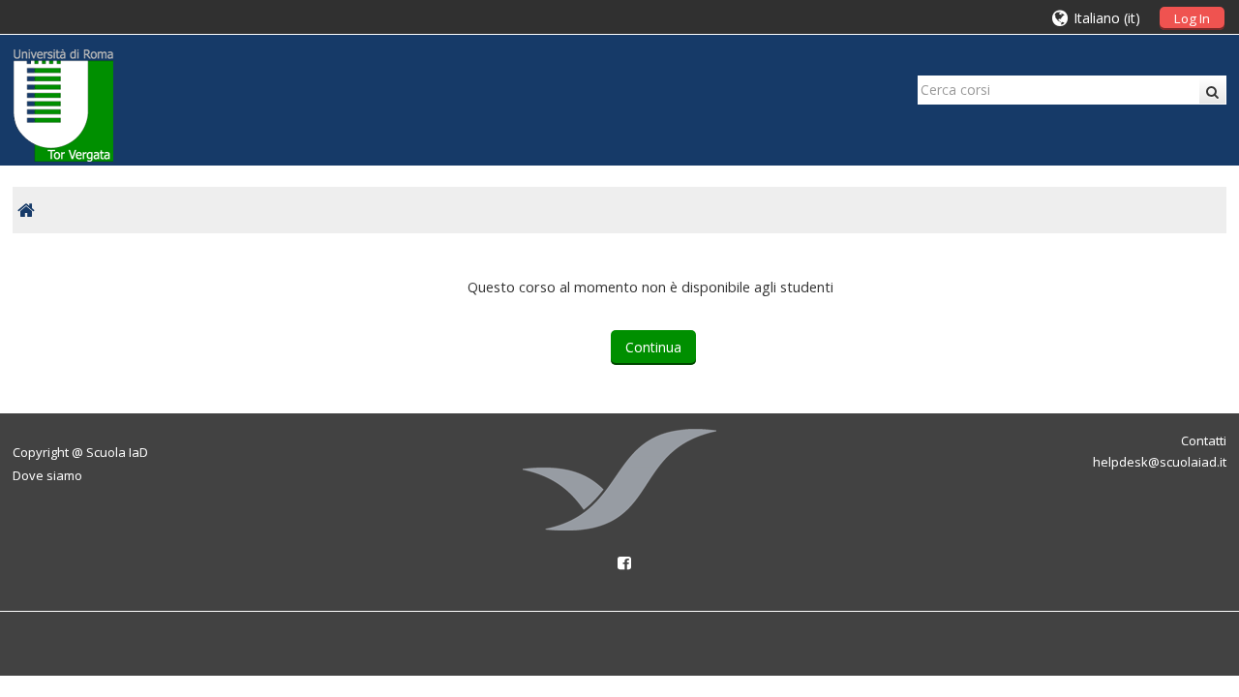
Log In (1192, 18)
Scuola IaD (117, 452)
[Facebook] (619, 562)
